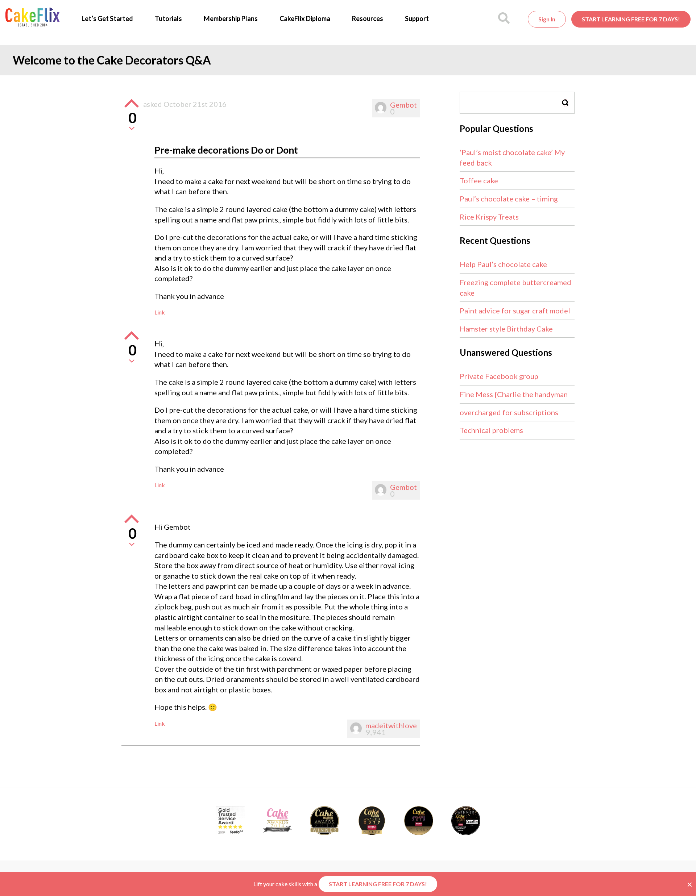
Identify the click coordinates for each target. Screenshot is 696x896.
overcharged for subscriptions (509, 412)
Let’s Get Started (107, 18)
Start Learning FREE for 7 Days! (631, 19)
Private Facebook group (499, 376)
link (159, 312)
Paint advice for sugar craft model (515, 310)
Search (565, 102)
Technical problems (491, 430)
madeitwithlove (391, 725)
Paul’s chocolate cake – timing (509, 198)
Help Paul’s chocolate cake (503, 264)
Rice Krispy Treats (489, 216)
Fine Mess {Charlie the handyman (514, 394)
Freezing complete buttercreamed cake (515, 287)
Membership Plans (231, 18)
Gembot (403, 104)
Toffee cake (479, 180)
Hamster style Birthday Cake (506, 328)
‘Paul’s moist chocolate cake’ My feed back (512, 157)
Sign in (546, 19)
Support (417, 18)
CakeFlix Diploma (304, 18)
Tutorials (168, 18)
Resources (367, 18)
